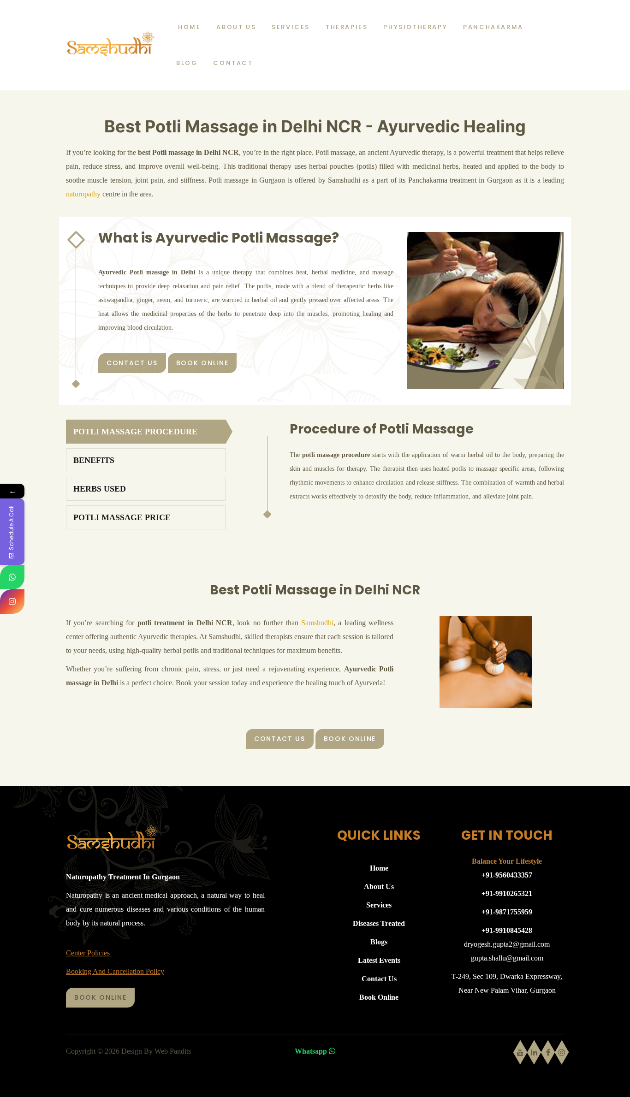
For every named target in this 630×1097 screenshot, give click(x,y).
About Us (379, 886)
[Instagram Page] (12, 601)
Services (379, 905)
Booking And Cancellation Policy (115, 971)
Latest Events (379, 960)
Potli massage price (122, 517)
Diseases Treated (379, 923)
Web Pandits (173, 1051)
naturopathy (83, 194)
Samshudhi (317, 623)
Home (379, 868)
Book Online (202, 363)
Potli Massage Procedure (135, 431)
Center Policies (89, 953)
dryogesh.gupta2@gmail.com (507, 944)
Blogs (378, 942)
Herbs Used (99, 488)
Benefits (93, 460)
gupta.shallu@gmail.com (507, 958)
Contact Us (132, 363)
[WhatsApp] (12, 577)
